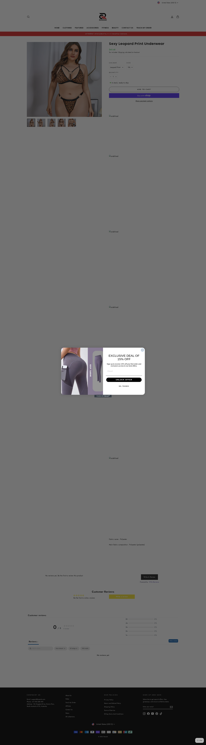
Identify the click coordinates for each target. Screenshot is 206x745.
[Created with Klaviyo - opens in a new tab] (103, 396)
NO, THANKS (124, 386)
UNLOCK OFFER (124, 380)
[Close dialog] (142, 350)
